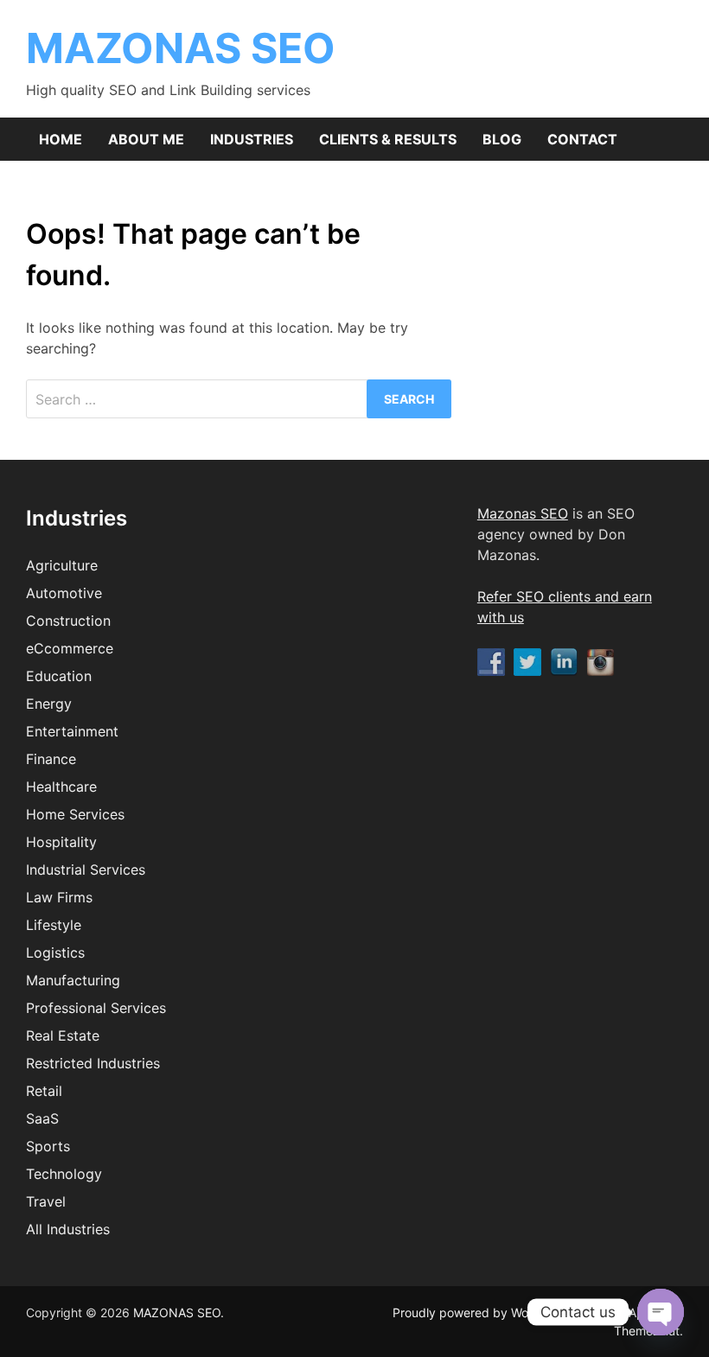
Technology (64, 1173)
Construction (68, 620)
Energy (49, 703)
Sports (48, 1146)
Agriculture (62, 565)
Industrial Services (85, 869)
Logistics (55, 952)
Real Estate (62, 1035)
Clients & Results (388, 139)
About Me (146, 139)
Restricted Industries (93, 1063)
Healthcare (61, 786)
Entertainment (72, 731)
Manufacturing (73, 980)
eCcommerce (69, 648)
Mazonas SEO (522, 513)
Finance (51, 759)
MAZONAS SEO (180, 47)
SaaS (42, 1118)
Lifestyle (53, 924)
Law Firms (59, 897)
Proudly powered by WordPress (484, 1312)
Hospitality (61, 842)
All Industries (68, 1229)
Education (59, 676)
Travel (46, 1201)
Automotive (64, 593)
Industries (251, 139)
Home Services (75, 814)
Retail (44, 1090)
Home (60, 139)
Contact (582, 139)
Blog (501, 139)
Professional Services (96, 1007)
